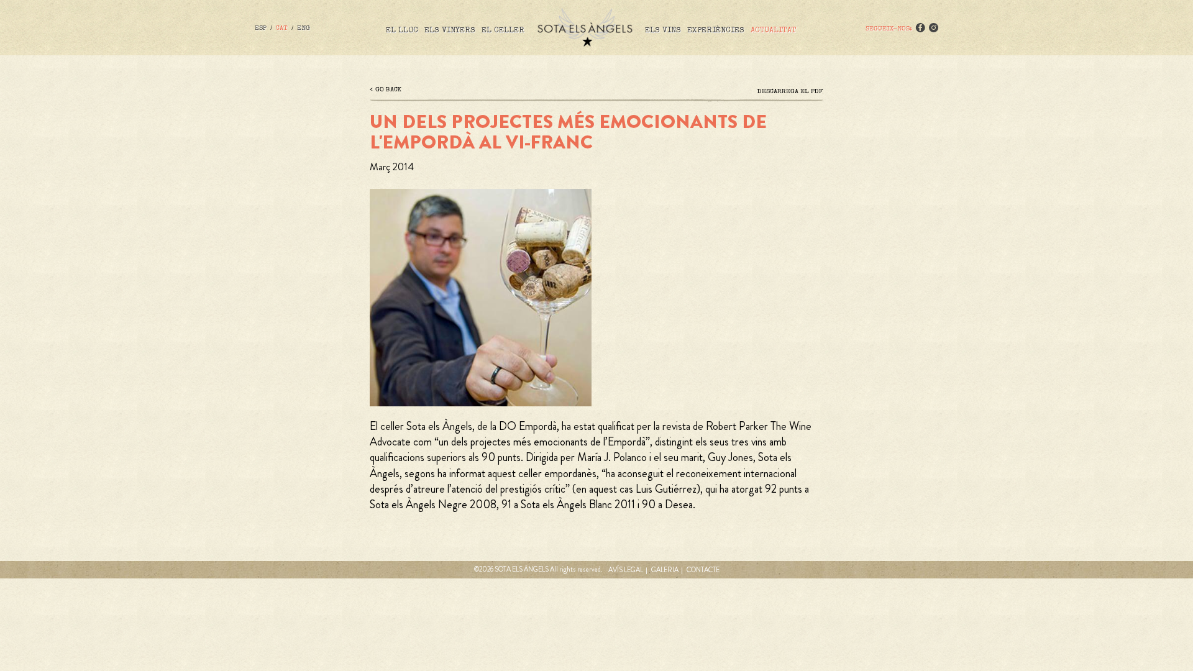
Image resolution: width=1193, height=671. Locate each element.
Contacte (703, 570)
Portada (585, 27)
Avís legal (625, 570)
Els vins (663, 31)
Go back (388, 89)
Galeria (665, 570)
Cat (282, 28)
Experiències (715, 31)
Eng (303, 28)
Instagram (933, 27)
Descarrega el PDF (790, 91)
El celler (503, 31)
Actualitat (774, 31)
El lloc (402, 31)
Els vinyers (449, 31)
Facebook (920, 27)
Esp (261, 28)
